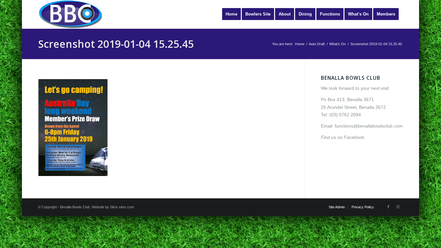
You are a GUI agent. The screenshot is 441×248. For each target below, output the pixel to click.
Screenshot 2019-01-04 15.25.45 (116, 44)
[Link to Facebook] (388, 207)
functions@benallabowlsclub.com (369, 126)
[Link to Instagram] (398, 207)
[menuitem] (231, 14)
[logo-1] (70, 14)
